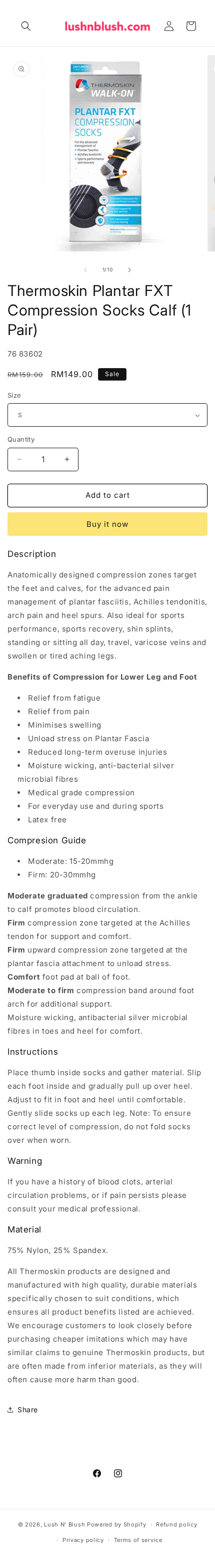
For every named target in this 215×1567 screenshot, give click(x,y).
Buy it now (107, 524)
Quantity (21, 439)
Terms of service (138, 1539)
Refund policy (176, 1524)
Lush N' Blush (64, 1524)
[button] (26, 26)
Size (15, 395)
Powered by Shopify (116, 1524)
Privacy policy (83, 1539)
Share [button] (28, 1409)
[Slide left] (85, 270)
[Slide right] (129, 270)
